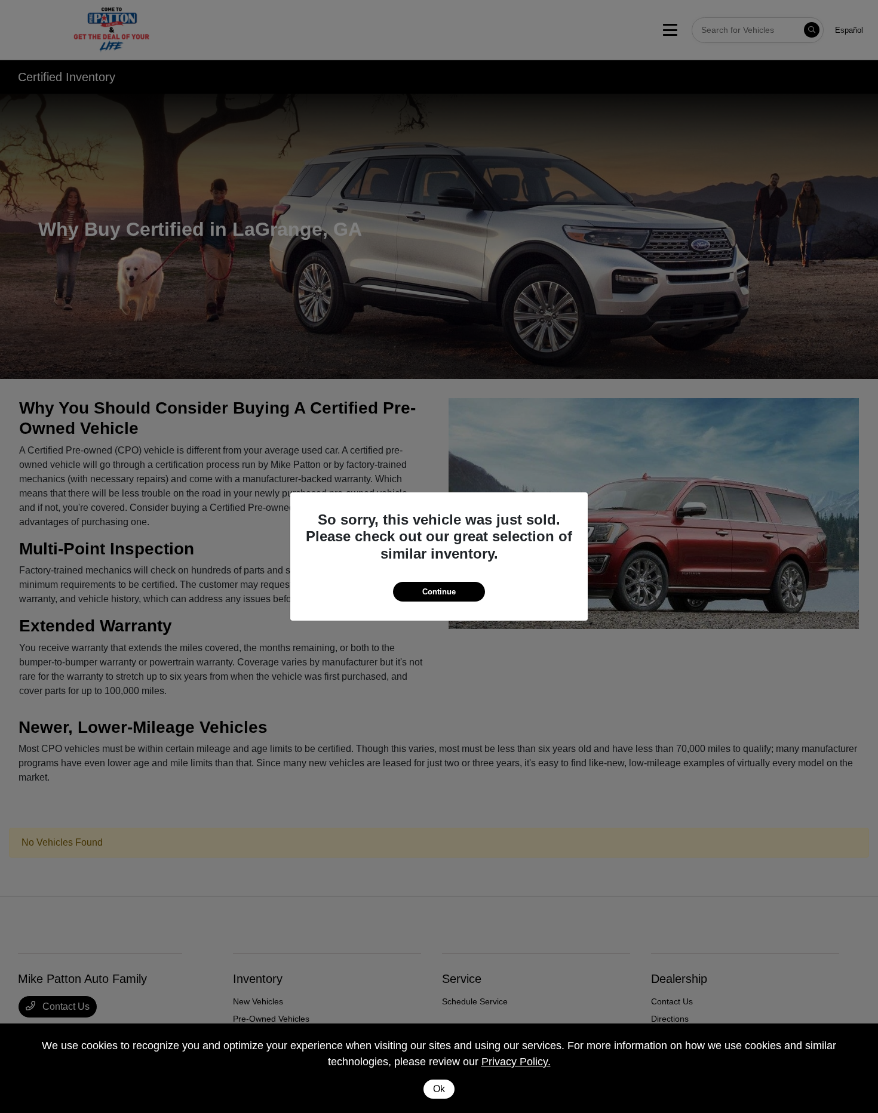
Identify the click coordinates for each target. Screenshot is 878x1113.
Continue (439, 591)
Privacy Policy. (516, 1062)
